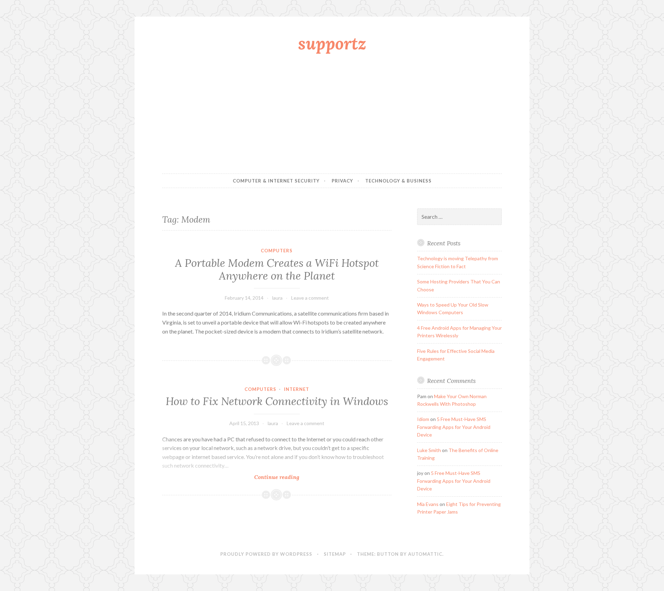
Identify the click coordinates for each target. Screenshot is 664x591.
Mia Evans (428, 504)
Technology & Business (398, 181)
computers (277, 250)
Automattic (425, 554)
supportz (332, 43)
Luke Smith (429, 450)
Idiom (423, 419)
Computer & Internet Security (276, 181)
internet (296, 389)
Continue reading (293, 477)
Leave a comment (310, 298)
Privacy (342, 181)
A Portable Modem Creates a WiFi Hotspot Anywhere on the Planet (277, 269)
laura (277, 298)
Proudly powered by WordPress (266, 554)
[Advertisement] (332, 115)
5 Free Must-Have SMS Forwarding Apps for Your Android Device (453, 427)
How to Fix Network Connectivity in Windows (277, 401)
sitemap (335, 554)
